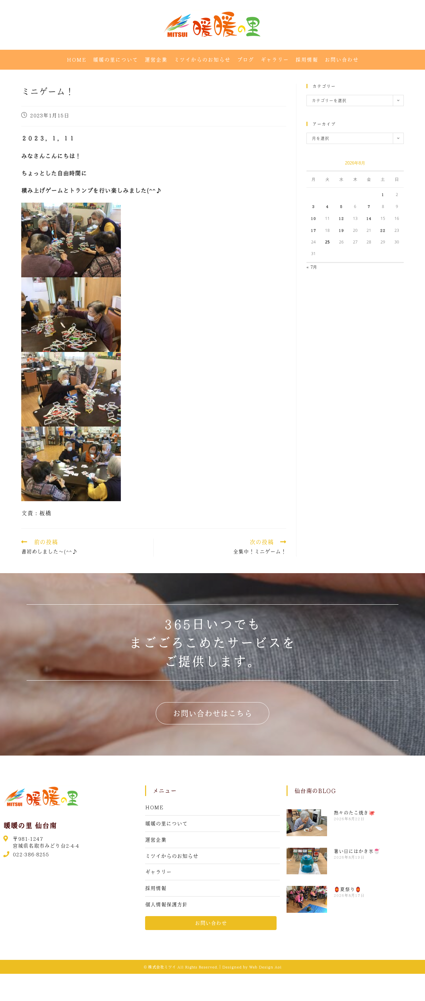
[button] (212, 713)
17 (313, 230)
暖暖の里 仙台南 (30, 825)
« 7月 (311, 267)
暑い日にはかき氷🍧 (357, 851)
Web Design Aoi (265, 967)
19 (341, 230)
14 (369, 218)
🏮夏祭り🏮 (347, 889)
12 (341, 218)
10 (313, 218)
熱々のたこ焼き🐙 (354, 812)
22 (382, 230)
